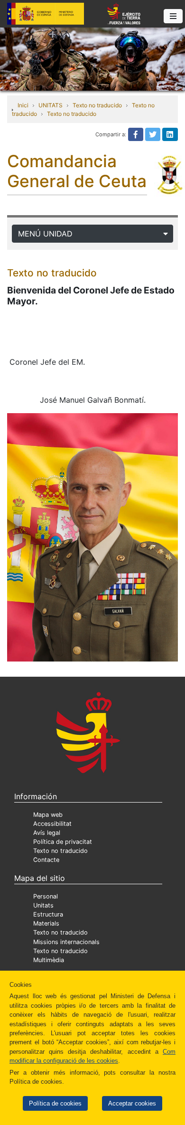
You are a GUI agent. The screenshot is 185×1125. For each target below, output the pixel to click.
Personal (45, 896)
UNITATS (50, 105)
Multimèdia (48, 960)
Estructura (48, 914)
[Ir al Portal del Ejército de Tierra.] (92, 58)
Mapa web (48, 814)
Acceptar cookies (132, 1103)
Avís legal (46, 832)
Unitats (43, 905)
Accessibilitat (52, 823)
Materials (46, 923)
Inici (23, 105)
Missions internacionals (66, 941)
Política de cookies (55, 1103)
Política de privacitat (62, 841)
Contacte (46, 859)
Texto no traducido (97, 105)
